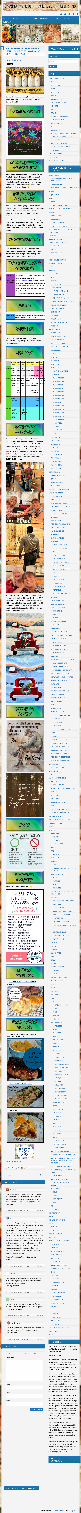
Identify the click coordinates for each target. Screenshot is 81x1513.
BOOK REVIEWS (56, 216)
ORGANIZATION (56, 350)
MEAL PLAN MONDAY (58, 646)
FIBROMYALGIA (56, 284)
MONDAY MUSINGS (57, 653)
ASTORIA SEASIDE (59, 1293)
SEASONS (52, 1223)
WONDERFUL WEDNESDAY (60, 760)
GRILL (53, 960)
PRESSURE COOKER (57, 995)
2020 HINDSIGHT (57, 496)
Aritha (13, 1218)
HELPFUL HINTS (54, 329)
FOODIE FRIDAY (56, 628)
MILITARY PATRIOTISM (56, 767)
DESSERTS (54, 106)
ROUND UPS (55, 684)
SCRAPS (55, 1137)
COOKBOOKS (55, 219)
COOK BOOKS (57, 1043)
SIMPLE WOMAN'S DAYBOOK (60, 698)
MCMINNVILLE (58, 1296)
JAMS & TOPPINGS (57, 967)
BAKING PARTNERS (57, 538)
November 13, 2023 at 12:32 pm (18, 1292)
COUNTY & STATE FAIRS (59, 1265)
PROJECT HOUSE (56, 521)
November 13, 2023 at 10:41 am (18, 1339)
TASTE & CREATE (55, 1244)
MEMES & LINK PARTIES (57, 528)
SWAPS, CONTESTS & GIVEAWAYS (60, 1241)
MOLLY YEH (59, 1085)
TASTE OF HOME (58, 1141)
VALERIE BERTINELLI (62, 1099)
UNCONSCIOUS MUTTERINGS (60, 750)
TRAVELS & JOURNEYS (61, 18)
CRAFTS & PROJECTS (41, 18)
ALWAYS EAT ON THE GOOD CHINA (63, 788)
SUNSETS (54, 1227)
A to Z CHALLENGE (57, 531)
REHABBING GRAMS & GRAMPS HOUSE (64, 188)
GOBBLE (55, 1106)
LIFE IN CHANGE (58, 294)
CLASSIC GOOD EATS (60, 663)
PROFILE (54, 806)
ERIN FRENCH (59, 1148)
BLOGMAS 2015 (58, 381)
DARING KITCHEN (57, 611)
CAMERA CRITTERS (57, 600)
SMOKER (56, 854)
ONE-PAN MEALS (55, 816)
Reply (41, 1211)
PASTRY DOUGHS (59, 939)
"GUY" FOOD (59, 844)
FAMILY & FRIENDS (55, 263)
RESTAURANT (57, 1134)
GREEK (53, 956)
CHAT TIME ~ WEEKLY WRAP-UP (62, 503)
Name (8, 1384)
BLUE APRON (57, 1033)
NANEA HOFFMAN (59, 559)
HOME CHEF (57, 1113)
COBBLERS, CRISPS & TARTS (62, 911)
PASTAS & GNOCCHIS (58, 981)
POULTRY (56, 1015)
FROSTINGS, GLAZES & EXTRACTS (64, 925)
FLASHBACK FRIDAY (60, 548)
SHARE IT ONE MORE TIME (60, 691)
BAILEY (59, 430)
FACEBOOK (56, 1054)
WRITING (52, 1335)
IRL (52, 267)
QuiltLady (27, 1168)
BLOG (55, 1029)
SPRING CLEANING (55, 1234)
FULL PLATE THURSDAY (59, 632)
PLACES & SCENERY (58, 1303)
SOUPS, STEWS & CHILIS (59, 143)
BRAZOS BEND (58, 1314)
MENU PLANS (53, 764)
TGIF (54, 573)
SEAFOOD (56, 1019)
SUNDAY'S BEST (56, 708)
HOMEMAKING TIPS (57, 340)
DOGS (53, 202)
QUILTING (54, 249)
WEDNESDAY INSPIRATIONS (60, 524)
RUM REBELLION (58, 1282)
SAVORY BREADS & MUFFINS (61, 1166)
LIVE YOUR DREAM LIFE (59, 514)
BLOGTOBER (55, 368)
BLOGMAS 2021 (58, 402)
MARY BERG (59, 1081)
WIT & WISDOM (56, 486)
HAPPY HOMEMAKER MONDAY (61, 635)
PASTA (55, 877)
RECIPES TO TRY (54, 1213)
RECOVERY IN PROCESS (61, 298)
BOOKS (51, 212)
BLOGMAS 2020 (58, 399)
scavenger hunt (56, 687)
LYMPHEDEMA (56, 312)
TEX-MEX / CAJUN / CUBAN (60, 147)
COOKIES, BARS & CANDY (61, 915)
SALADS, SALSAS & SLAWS (60, 1151)
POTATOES (56, 881)
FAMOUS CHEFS (58, 1057)
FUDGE (55, 929)
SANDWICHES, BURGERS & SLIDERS (63, 1155)
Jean (12, 1299)
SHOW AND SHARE (57, 694)
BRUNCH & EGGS (56, 99)
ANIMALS (52, 198)
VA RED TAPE (53, 1331)
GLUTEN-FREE (56, 953)
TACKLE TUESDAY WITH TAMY (61, 715)
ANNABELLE (59, 423)
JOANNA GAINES (58, 1116)
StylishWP (74, 1511)
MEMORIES (54, 517)
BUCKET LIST (55, 500)
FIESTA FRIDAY (56, 625)
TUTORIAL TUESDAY (59, 586)
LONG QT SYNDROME (58, 308)
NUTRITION (54, 315)
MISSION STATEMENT (58, 802)
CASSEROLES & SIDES (58, 102)
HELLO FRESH (58, 1109)
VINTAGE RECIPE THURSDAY (60, 753)
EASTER (53, 434)
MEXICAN (54, 974)
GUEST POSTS (55, 799)
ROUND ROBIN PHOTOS (59, 680)
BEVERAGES (55, 92)
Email (8, 1392)
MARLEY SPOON (58, 1123)
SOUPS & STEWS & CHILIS (59, 1179)
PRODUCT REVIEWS (55, 823)
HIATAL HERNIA (56, 288)
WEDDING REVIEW (57, 1324)
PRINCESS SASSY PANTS (61, 562)
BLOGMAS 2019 (58, 395)
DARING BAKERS (58, 614)
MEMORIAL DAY (56, 444)
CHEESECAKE (59, 908)
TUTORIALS (7, 22)
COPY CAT (56, 1047)
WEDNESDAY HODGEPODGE (60, 757)
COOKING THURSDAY (56, 239)
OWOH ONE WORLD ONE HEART (60, 820)
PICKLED (54, 984)
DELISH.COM (57, 1050)
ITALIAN (53, 113)
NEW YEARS (55, 451)
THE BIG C (54, 326)
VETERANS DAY (56, 468)
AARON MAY (59, 1061)
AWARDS (54, 792)
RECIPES (6, 18)
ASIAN (53, 89)
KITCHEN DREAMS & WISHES (59, 489)
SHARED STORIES (57, 482)
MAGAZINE (56, 1120)
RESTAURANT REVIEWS (57, 1220)
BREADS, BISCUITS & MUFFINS (63, 901)
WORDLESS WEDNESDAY (61, 593)
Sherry (13, 1189)
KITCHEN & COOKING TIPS (60, 343)
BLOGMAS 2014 (58, 378)
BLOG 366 (54, 597)
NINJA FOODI (57, 1176)
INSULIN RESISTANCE (58, 305)
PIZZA (53, 988)
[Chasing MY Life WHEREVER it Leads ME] (40, 6)
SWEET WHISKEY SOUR (61, 205)
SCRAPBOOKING (56, 253)
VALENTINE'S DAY (57, 465)
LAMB (55, 1008)
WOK (52, 1206)
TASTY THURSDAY (57, 722)
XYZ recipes (55, 1209)
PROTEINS (54, 998)
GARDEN (52, 270)
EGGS (55, 865)
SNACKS (56, 837)
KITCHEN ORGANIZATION (59, 347)
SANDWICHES (55, 130)
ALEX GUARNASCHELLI (63, 1064)
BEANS (55, 1192)
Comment (10, 1358)
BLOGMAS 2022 (58, 406)
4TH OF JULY (55, 357)
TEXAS (53, 1310)
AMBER (51, 191)
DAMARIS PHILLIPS (61, 1067)
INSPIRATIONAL (54, 472)
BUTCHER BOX (58, 1040)
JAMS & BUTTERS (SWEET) (60, 116)
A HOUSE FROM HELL (56, 175)
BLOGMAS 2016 (58, 385)
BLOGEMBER (57, 461)
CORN (55, 1195)
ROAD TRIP (54, 1307)
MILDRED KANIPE (59, 1300)
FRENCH (54, 943)
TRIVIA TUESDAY (58, 580)
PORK (55, 1012)
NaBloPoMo (55, 656)
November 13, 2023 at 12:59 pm (18, 1266)
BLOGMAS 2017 (58, 388)
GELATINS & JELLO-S (60, 932)
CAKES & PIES (57, 904)
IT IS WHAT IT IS (56, 510)
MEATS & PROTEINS (58, 120)
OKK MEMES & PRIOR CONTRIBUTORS (64, 660)
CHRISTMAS (55, 375)
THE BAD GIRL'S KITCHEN (60, 809)
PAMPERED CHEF (59, 1127)
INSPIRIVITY (57, 552)
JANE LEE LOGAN (59, 555)
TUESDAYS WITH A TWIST (59, 743)
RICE (54, 884)
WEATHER (54, 1230)
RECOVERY (52, 1216)
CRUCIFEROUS (58, 1199)
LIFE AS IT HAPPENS (56, 493)
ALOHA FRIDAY (56, 534)
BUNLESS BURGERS (61, 1005)
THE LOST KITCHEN (59, 1144)
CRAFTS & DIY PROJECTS (57, 242)
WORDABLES (57, 590)
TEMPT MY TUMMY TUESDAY (61, 729)
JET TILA (58, 1078)
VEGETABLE (57, 888)
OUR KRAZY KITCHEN (60, 666)
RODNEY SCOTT (60, 1092)
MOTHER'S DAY (56, 448)
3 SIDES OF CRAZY (57, 785)
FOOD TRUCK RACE (61, 1074)
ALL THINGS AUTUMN (60, 371)
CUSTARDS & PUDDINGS (61, 922)
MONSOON (56, 1261)
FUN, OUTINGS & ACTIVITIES (60, 1269)
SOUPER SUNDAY (56, 701)
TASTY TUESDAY (56, 726)
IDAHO (53, 1272)
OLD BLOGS (53, 781)
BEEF (54, 1002)
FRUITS (53, 109)
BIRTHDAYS (55, 364)
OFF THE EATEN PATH (60, 226)
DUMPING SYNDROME (60, 291)
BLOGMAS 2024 (58, 413)
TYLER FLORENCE (61, 1095)
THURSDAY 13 (57, 576)
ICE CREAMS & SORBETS (61, 936)
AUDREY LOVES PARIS (60, 545)
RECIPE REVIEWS (57, 1022)
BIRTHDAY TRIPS (56, 1255)
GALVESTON (57, 1317)
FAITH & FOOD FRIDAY (58, 621)
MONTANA (54, 1286)
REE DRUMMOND (60, 1088)
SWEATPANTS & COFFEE (61, 569)
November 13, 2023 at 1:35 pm (18, 1211)
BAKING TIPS (55, 333)
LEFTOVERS (55, 970)
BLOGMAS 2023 (58, 409)
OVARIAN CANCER (57, 319)
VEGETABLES (55, 150)
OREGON (54, 1289)
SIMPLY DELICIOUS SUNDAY (62, 670)
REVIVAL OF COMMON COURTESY (62, 677)
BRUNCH (54, 861)
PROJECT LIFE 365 (55, 827)
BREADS (54, 95)
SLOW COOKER (56, 140)
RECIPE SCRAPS (58, 642)
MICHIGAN (54, 1276)
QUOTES (53, 479)
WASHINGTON (55, 1321)
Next (41, 1175)
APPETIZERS (55, 85)
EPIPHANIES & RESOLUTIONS (61, 507)
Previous (9, 1175)
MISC (50, 774)
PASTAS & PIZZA (56, 123)
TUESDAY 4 (54, 736)
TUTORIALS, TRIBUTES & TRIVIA (60, 1328)
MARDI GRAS (55, 441)
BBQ (52, 851)
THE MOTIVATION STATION (60, 813)
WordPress (59, 1511)
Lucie (12, 1273)
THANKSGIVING (56, 458)
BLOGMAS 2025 (58, 416)
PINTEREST (57, 1130)
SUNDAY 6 (54, 705)
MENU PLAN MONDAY (58, 649)
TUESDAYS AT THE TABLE (59, 740)
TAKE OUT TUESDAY (57, 719)
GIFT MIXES (59, 918)
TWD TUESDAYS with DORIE (60, 746)
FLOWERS (54, 274)
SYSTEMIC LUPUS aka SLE (60, 322)
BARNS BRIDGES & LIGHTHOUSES (60, 209)
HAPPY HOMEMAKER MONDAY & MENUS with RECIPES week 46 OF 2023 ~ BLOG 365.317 (23, 51)
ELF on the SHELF (59, 420)
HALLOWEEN (55, 437)
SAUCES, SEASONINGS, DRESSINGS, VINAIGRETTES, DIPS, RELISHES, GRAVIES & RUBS (63, 1160)
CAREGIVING (55, 281)
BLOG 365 (54, 541)
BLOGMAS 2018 (58, 392)
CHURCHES (53, 235)
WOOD (53, 256)
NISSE (57, 427)
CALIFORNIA (55, 1258)
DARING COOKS (58, 618)
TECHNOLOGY (53, 1248)
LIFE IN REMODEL (57, 184)
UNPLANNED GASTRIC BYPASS (63, 301)
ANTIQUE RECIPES (59, 1026)
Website (9, 1401)
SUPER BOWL (53, 1237)
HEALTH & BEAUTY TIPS (59, 336)
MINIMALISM (53, 771)
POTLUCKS (54, 991)
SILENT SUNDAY (58, 566)
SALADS (53, 127)
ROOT (55, 1202)
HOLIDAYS (52, 354)
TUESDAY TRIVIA (58, 583)
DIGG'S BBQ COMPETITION (58, 260)
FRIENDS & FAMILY (59, 1102)
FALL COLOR (57, 1279)
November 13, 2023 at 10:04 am (18, 1316)
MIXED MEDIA (55, 246)
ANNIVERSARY (56, 361)
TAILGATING (57, 840)
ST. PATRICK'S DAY (57, 454)
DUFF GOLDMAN (58, 222)
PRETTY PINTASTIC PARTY (60, 674)
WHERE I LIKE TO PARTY (21, 18)
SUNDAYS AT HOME (57, 712)
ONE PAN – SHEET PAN (59, 977)
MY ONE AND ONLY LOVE (57, 778)
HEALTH (51, 277)
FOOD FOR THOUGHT (58, 475)
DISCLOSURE (55, 795)
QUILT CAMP (55, 195)
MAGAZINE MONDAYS (58, 639)
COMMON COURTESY (58, 604)
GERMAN (54, 950)
